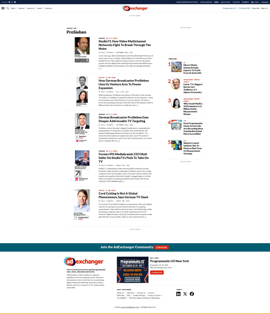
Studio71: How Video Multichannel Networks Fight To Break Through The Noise (125, 44)
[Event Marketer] (225, 2)
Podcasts (48, 8)
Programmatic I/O (229, 8)
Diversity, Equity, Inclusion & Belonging (144, 298)
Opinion (21, 8)
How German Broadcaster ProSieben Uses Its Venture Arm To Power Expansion (124, 84)
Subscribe (255, 8)
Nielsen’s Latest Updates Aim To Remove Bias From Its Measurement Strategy (193, 148)
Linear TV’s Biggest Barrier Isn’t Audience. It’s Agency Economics (193, 88)
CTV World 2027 (244, 8)
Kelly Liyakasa (107, 52)
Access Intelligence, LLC (130, 307)
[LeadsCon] (245, 2)
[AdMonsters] (255, 2)
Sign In (263, 8)
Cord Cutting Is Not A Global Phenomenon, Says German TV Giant (123, 195)
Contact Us (141, 293)
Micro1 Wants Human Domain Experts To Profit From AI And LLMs (192, 69)
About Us (30, 8)
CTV (185, 121)
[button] (7, 8)
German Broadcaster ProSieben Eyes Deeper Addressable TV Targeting (124, 119)
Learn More (157, 272)
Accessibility (121, 298)
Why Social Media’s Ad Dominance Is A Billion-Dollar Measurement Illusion (193, 108)
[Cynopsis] (236, 2)
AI (184, 63)
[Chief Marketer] (206, 2)
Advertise (130, 293)
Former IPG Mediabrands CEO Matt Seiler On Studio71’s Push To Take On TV (124, 157)
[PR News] (216, 2)
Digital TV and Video (107, 77)
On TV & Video (111, 38)
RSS (128, 295)
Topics (13, 8)
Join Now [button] (161, 247)
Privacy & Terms (154, 295)
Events (39, 8)
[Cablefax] (264, 2)
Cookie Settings (139, 295)
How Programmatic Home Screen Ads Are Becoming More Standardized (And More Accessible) (193, 128)
